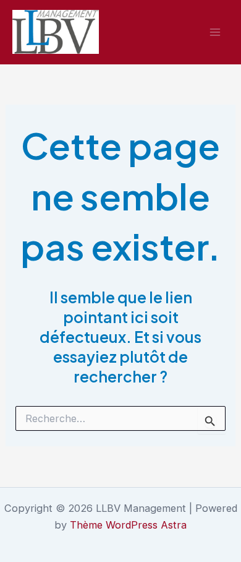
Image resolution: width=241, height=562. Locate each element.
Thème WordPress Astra (128, 525)
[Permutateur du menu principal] (215, 32)
